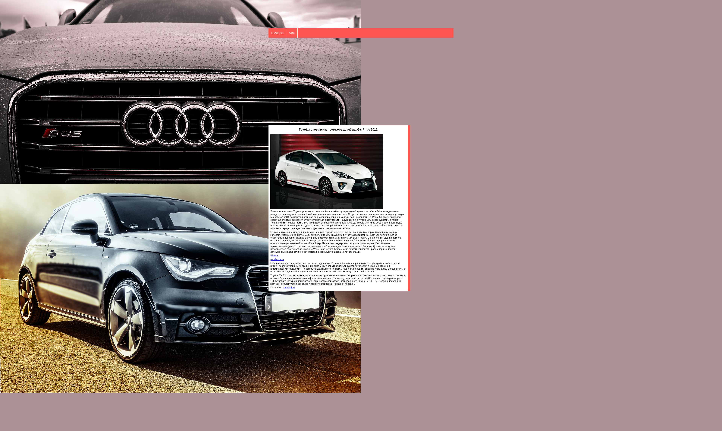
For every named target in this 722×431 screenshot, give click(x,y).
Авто (292, 32)
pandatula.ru (277, 259)
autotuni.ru (289, 287)
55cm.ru (274, 255)
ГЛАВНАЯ (277, 32)
